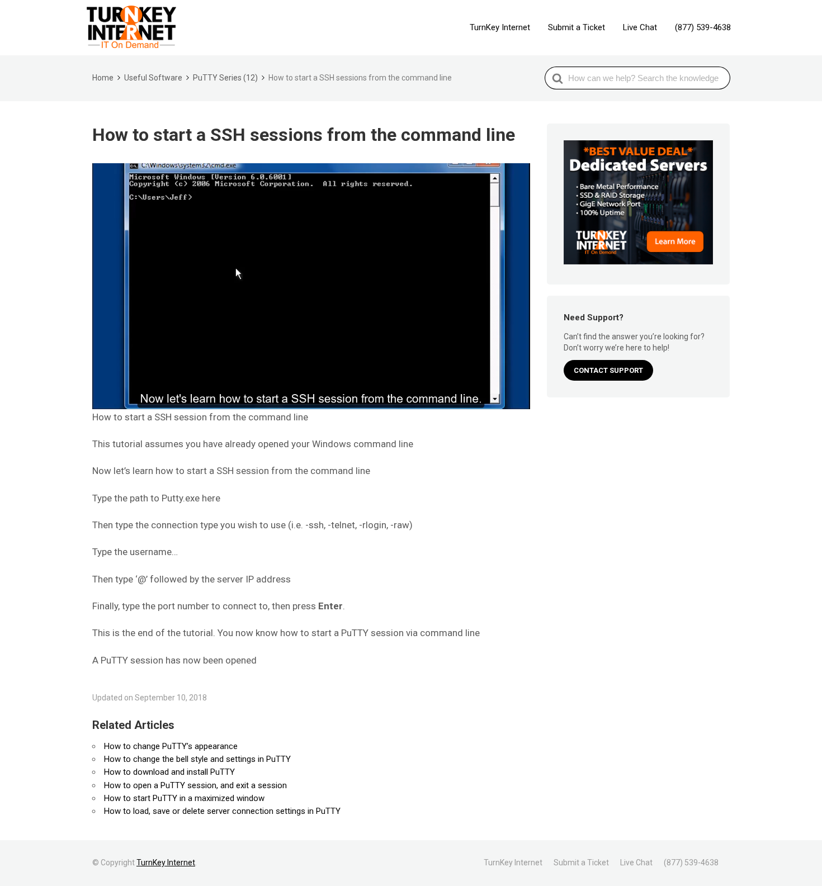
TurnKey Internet (500, 27)
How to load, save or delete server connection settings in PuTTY (222, 811)
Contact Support (608, 370)
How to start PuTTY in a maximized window (184, 798)
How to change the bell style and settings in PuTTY (197, 759)
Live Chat (640, 27)
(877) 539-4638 (703, 27)
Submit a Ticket (576, 27)
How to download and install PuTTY (169, 772)
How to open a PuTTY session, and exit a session (195, 785)
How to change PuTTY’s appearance (171, 746)
